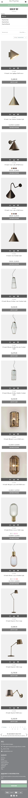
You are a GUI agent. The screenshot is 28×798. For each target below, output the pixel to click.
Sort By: (15, 37)
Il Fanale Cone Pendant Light (14, 255)
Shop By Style (5, 20)
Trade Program (4, 764)
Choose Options (14, 127)
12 (17, 729)
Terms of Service (5, 762)
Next (25, 729)
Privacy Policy (4, 761)
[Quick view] (10, 68)
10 (12, 729)
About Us (3, 758)
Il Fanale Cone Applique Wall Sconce (14, 73)
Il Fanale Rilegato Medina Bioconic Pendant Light (14, 348)
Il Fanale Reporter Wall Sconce (14, 713)
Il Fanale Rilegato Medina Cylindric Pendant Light (14, 394)
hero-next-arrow (26, 734)
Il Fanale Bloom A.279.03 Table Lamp (14, 530)
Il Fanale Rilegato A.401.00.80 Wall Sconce (14, 484)
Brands (2, 759)
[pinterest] (16, 796)
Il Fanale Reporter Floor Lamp (14, 621)
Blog (2, 769)
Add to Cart (14, 82)
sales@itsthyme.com (8, 751)
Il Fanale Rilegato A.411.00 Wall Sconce (14, 439)
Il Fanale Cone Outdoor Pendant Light (14, 119)
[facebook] (11, 796)
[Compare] (14, 68)
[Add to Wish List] (18, 68)
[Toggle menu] (2, 2)
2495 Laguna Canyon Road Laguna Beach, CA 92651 (14, 746)
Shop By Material (6, 24)
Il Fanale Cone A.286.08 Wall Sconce (14, 164)
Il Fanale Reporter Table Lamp (14, 667)
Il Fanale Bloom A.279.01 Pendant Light (14, 575)
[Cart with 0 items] (25, 2)
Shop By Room (5, 22)
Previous (4, 727)
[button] (14, 32)
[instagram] (14, 796)
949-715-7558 (6, 749)
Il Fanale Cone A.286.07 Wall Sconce (14, 210)
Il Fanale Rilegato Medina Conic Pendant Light (14, 301)
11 (15, 729)
